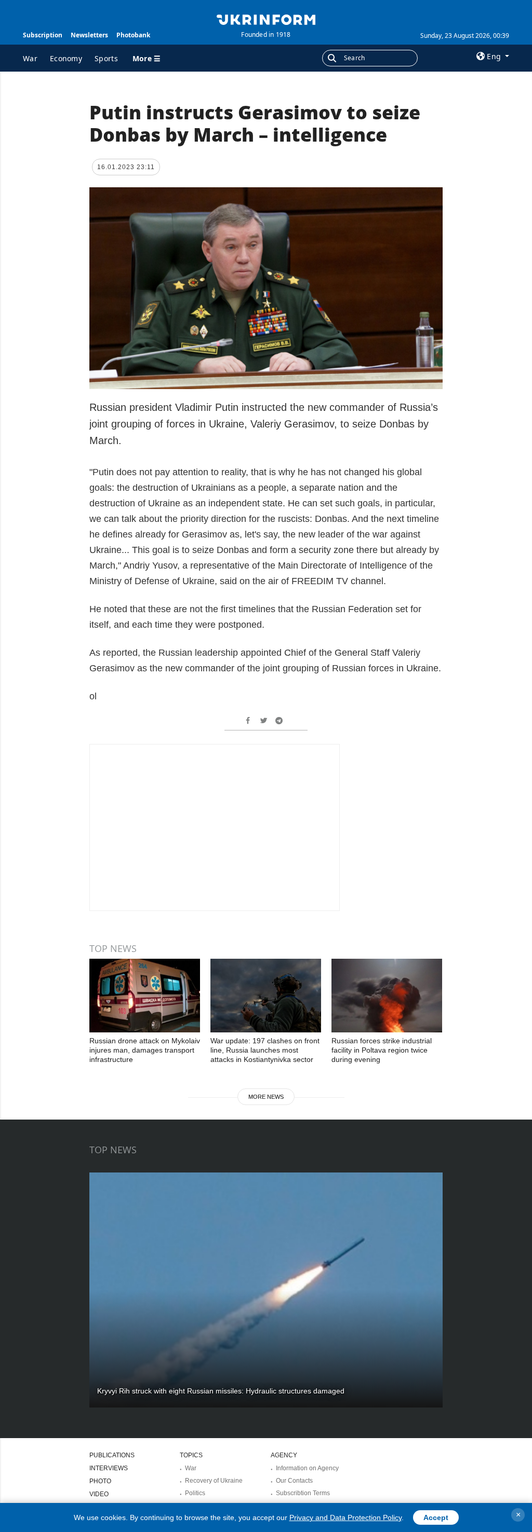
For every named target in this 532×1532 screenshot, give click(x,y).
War (30, 58)
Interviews (108, 1468)
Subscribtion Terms (303, 1493)
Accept (435, 1517)
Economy (66, 58)
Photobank (133, 35)
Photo (100, 1481)
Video (99, 1494)
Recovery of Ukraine (214, 1480)
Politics (195, 1493)
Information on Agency (307, 1468)
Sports (106, 58)
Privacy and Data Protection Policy (345, 1517)
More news (266, 1097)
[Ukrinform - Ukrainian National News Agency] (266, 18)
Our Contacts (294, 1480)
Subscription (42, 35)
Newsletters (89, 35)
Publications (112, 1455)
